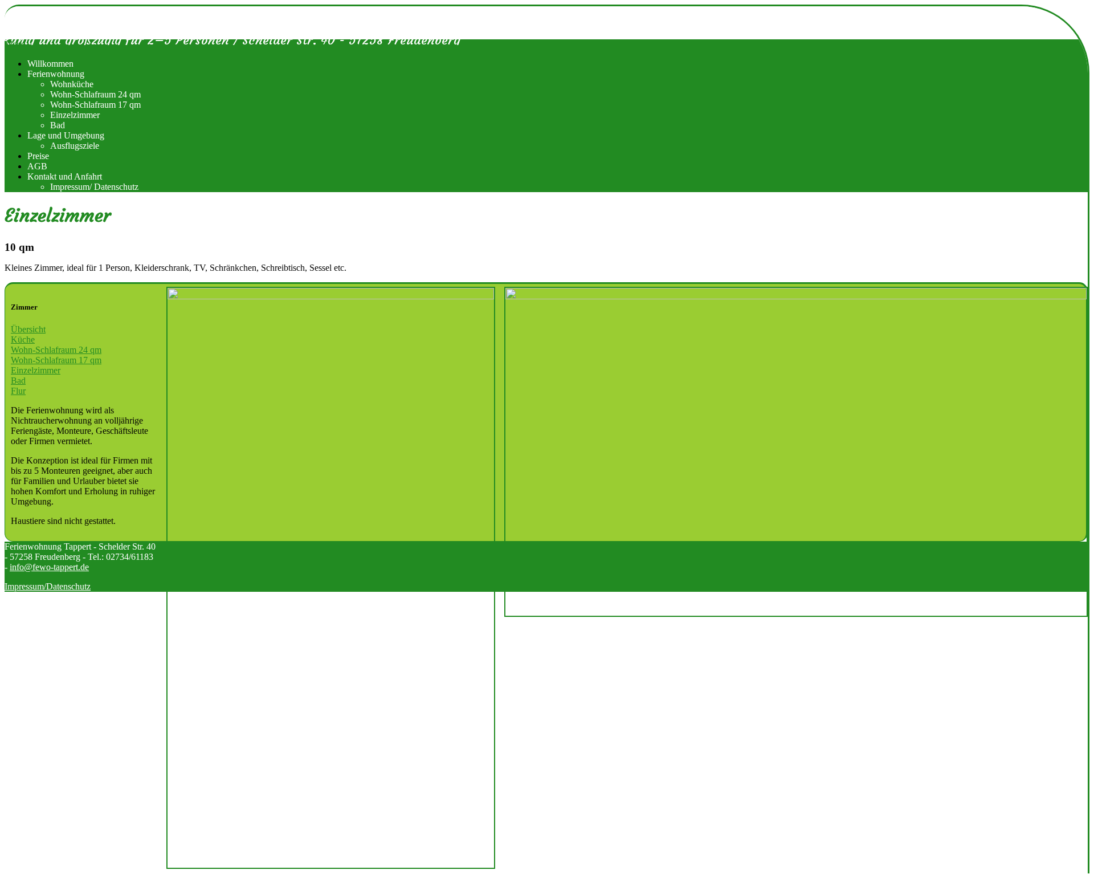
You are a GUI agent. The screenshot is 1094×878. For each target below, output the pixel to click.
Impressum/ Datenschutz (94, 187)
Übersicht (28, 329)
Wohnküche (71, 84)
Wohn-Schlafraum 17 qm (95, 104)
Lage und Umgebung (65, 135)
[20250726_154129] (330, 578)
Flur (18, 391)
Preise (38, 156)
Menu (15, 44)
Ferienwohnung (55, 74)
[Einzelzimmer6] (796, 452)
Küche (23, 339)
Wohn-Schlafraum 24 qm (95, 94)
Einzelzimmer (75, 115)
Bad (57, 125)
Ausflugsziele (74, 146)
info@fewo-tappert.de (49, 567)
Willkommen (50, 63)
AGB (37, 166)
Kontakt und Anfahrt (64, 176)
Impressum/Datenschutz (48, 586)
